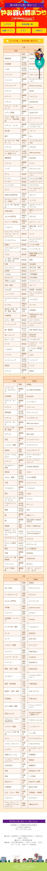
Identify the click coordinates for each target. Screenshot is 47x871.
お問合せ (39, 30)
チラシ (23, 30)
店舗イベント (7, 30)
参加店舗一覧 (27, 24)
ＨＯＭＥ (8, 24)
